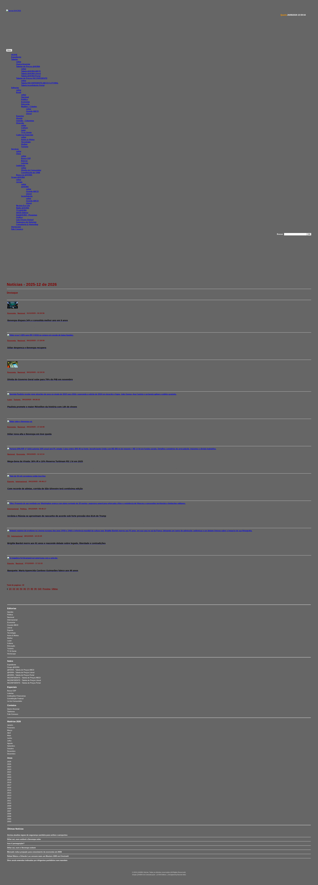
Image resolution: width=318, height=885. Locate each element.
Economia (25, 102)
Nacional (25, 97)
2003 (9, 821)
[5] (21, 589)
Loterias (24, 163)
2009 (9, 806)
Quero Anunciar (23, 64)
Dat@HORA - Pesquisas (26, 215)
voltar (18, 62)
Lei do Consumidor (14, 701)
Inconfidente (27, 196)
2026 (9, 762)
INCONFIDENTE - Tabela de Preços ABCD (24, 678)
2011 (9, 801)
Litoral (29, 114)
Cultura (24, 128)
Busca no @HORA (24, 175)
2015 (9, 790)
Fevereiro (11, 728)
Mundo (19, 118)
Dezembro (11, 754)
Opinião (10, 612)
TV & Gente (26, 133)
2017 (9, 785)
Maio (9, 735)
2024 (9, 767)
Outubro (10, 748)
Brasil (18, 92)
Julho (9, 741)
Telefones (11, 712)
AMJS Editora (22, 213)
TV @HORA (21, 210)
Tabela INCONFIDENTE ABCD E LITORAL (39, 83)
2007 (9, 811)
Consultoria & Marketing (27, 224)
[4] (17, 589)
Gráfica (19, 217)
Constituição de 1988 (30, 173)
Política (24, 100)
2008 (9, 808)
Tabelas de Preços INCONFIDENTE (31, 78)
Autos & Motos (28, 140)
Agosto (10, 743)
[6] (24, 589)
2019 (9, 780)
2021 (9, 775)
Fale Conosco (17, 229)
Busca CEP (26, 158)
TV (8, 536)
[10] (39, 589)
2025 (9, 764)
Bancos (24, 161)
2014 (9, 793)
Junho (9, 738)
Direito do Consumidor (31, 170)
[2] (10, 589)
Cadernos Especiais (24, 135)
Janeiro (10, 725)
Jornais (19, 182)
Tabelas (14, 59)
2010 (9, 803)
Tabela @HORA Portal (30, 76)
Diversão (20, 123)
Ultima (55, 589)
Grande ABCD (32, 111)
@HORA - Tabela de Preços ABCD (20, 670)
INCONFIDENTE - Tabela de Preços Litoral (24, 680)
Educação (25, 104)
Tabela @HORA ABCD (31, 71)
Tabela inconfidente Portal (32, 85)
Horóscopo (16, 227)
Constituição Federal (15, 698)
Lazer (23, 130)
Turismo (24, 147)
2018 (9, 782)
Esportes (20, 116)
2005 (9, 816)
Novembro (11, 751)
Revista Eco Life (23, 206)
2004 (9, 819)
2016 (9, 788)
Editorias (15, 88)
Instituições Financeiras (16, 696)
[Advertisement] (80, 40)
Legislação (20, 166)
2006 (9, 814)
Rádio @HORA (22, 208)
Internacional (21, 481)
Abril (9, 733)
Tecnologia (26, 142)
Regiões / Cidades (29, 107)
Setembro (11, 746)
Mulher (24, 144)
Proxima (46, 589)
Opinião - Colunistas (25, 121)
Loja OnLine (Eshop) (25, 220)
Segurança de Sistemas (26, 222)
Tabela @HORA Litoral (31, 74)
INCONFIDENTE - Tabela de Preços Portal (24, 683)
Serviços (15, 149)
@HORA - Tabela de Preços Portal (20, 675)
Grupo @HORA (18, 177)
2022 (9, 772)
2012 (9, 798)
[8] (32, 589)
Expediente (11, 665)
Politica (23, 509)
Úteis (18, 154)
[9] (35, 589)
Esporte (10, 481)
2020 (9, 777)
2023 (9, 769)
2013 (9, 795)
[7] (28, 589)
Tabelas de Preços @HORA (28, 67)
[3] (14, 589)
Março (9, 730)
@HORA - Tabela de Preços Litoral (20, 672)
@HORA (25, 187)
